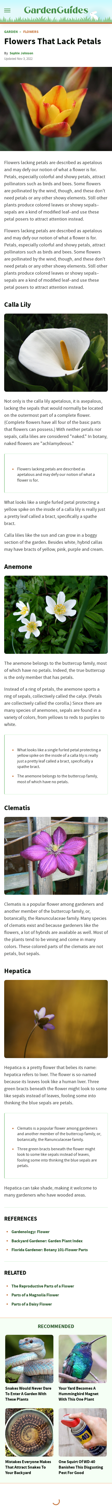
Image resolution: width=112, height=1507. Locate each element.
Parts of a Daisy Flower (31, 1304)
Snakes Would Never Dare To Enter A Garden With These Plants (28, 1394)
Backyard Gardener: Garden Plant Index (47, 1241)
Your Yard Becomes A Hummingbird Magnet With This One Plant (78, 1394)
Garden (11, 32)
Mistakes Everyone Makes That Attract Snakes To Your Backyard (28, 1467)
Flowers (31, 32)
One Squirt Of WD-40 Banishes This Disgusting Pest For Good (81, 1467)
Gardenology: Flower (30, 1231)
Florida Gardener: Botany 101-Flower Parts (49, 1249)
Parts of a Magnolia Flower (35, 1295)
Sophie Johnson (21, 53)
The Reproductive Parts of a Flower (42, 1286)
